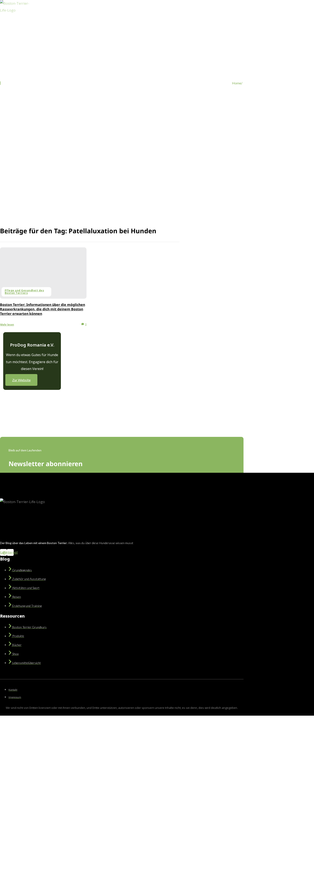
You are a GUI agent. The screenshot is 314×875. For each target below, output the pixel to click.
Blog (62, 32)
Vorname (55, 777)
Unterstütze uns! (138, 32)
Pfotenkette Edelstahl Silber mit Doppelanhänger (43, 815)
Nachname (57, 785)
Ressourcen (80, 32)
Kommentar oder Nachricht (26, 854)
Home (48, 32)
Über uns (114, 32)
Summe (11, 832)
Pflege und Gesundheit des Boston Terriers (24, 292)
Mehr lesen (7, 324)
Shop (98, 32)
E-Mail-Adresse (19, 795)
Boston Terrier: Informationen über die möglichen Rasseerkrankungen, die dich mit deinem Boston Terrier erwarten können (42, 309)
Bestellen (87, 861)
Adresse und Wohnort (23, 803)
